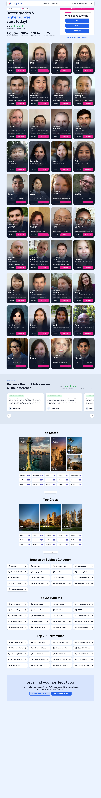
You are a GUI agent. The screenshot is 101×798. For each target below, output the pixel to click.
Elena (55, 194)
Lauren (78, 259)
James (78, 128)
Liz (9, 128)
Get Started (21, 70)
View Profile (11, 70)
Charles (12, 96)
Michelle (34, 96)
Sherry (11, 292)
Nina (54, 63)
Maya (33, 325)
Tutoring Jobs (54, 3)
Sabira (78, 161)
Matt (54, 260)
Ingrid (55, 161)
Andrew (56, 128)
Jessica (11, 325)
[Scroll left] (9, 416)
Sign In (90, 3)
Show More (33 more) (50, 492)
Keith (32, 260)
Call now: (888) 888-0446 (80, 3)
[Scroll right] (92, 416)
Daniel (11, 194)
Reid (77, 63)
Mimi (32, 63)
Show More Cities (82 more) (50, 552)
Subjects (45, 3)
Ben (32, 292)
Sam (10, 260)
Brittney (79, 227)
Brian (77, 325)
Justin (33, 128)
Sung (54, 227)
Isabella (34, 161)
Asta (32, 194)
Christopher (58, 96)
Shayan (11, 227)
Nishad (78, 358)
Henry (11, 161)
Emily (77, 292)
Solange (79, 96)
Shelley (33, 227)
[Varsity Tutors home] (16, 3)
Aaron (11, 63)
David (11, 358)
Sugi (54, 325)
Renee (55, 292)
